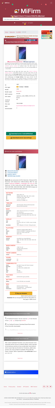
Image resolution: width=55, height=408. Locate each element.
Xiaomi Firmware (8, 402)
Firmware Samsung (29, 404)
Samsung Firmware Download (19, 404)
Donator (19, 386)
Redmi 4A (12, 32)
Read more (20, 333)
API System (26, 386)
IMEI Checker (34, 386)
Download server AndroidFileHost (22, 133)
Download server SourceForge (22, 137)
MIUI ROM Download (37, 402)
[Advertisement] (21, 119)
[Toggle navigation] (51, 2)
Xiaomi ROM (43, 402)
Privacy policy (12, 386)
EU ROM (18, 32)
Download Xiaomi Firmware (17, 402)
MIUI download (26, 402)
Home (6, 32)
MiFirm (6, 3)
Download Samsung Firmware (39, 404)
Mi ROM (31, 402)
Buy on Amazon (22, 293)
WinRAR (23, 320)
